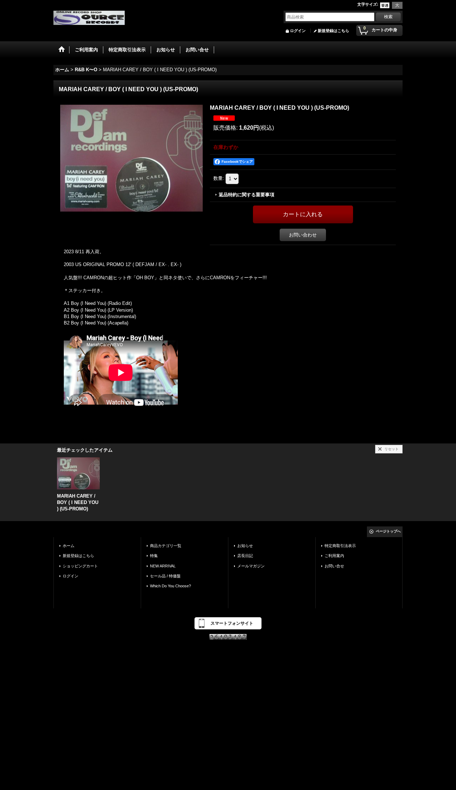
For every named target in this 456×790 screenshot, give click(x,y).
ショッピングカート (80, 566)
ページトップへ (388, 531)
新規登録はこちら (333, 30)
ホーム (68, 546)
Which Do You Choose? (170, 586)
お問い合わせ (303, 235)
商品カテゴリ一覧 (165, 546)
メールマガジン (251, 566)
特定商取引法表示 (340, 546)
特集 (154, 555)
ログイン (298, 30)
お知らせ (245, 546)
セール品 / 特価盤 (165, 576)
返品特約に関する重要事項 (246, 194)
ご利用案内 (334, 555)
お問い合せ (334, 566)
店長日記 (245, 555)
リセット (391, 449)
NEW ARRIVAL (163, 566)
